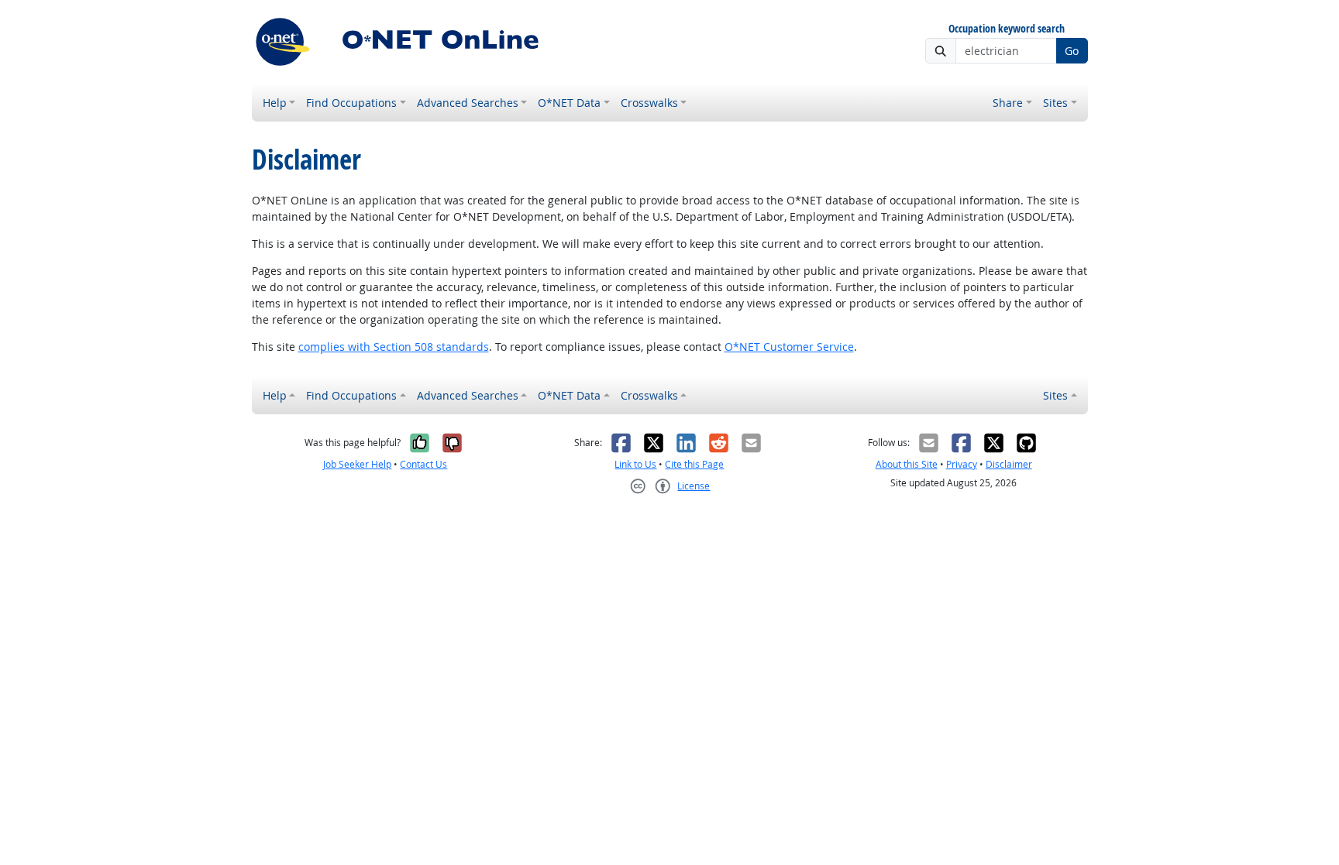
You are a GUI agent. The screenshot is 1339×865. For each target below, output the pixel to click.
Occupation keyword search (1006, 29)
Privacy (961, 464)
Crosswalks (649, 102)
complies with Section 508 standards (393, 346)
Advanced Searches (467, 102)
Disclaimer (1009, 464)
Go (1072, 50)
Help (275, 102)
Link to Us (635, 464)
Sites (1055, 102)
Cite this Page (694, 464)
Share (1008, 102)
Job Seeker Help (357, 464)
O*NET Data (569, 102)
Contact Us (423, 464)
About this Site (907, 464)
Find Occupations (351, 102)
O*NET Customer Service (789, 346)
